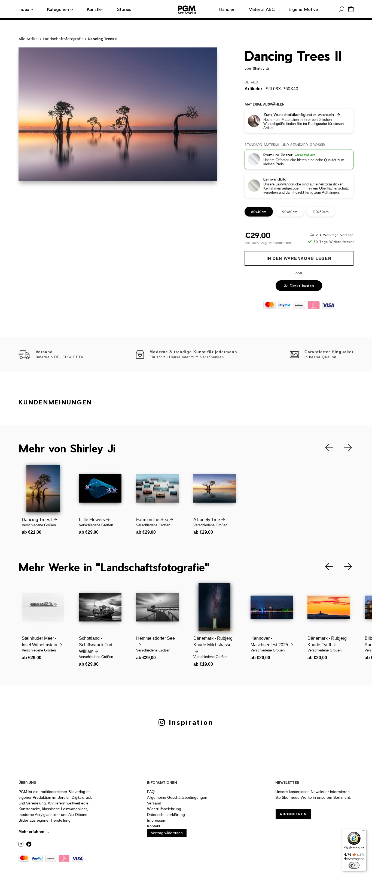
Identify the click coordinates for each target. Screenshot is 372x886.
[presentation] (324, 447)
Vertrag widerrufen (167, 833)
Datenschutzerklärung (166, 814)
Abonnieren (293, 814)
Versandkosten (280, 243)
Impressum (156, 820)
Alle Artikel (29, 39)
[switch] (354, 865)
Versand (154, 803)
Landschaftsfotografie (63, 39)
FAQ (151, 791)
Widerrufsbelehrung (164, 809)
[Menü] (363, 832)
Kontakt (153, 826)
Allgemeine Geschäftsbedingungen (177, 797)
